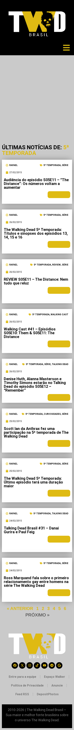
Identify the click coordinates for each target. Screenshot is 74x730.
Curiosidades (52, 414)
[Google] (59, 665)
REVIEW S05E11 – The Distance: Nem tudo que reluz (36, 281)
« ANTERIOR (20, 608)
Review (56, 264)
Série (65, 165)
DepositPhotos (48, 694)
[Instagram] (29, 665)
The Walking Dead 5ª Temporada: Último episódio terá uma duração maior (33, 482)
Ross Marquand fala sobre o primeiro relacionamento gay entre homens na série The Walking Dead (36, 582)
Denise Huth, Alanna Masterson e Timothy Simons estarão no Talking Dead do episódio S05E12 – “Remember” (35, 385)
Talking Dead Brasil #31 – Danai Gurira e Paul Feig (31, 530)
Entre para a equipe (22, 677)
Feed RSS (22, 694)
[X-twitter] (22, 665)
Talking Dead (60, 364)
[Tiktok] (37, 665)
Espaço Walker (54, 677)
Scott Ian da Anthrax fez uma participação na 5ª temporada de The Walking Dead (36, 432)
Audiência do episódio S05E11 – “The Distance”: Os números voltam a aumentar (36, 184)
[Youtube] (44, 665)
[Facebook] (15, 665)
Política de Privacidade (27, 685)
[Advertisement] (37, 94)
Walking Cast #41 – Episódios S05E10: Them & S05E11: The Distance (30, 333)
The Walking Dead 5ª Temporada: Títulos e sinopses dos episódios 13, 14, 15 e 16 (36, 233)
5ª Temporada (52, 165)
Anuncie (57, 685)
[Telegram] (52, 665)
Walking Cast (59, 314)
